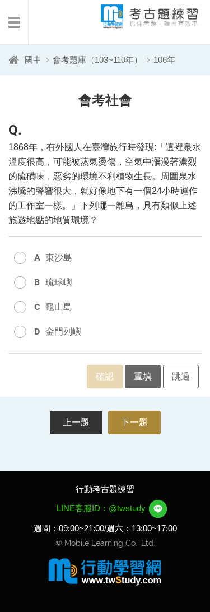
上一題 (76, 422)
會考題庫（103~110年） (97, 59)
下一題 (134, 422)
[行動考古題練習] (140, 16)
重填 (143, 376)
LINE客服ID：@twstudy (102, 508)
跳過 (181, 376)
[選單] (14, 22)
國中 (33, 59)
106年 (164, 59)
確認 (105, 376)
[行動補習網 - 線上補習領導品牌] (105, 571)
